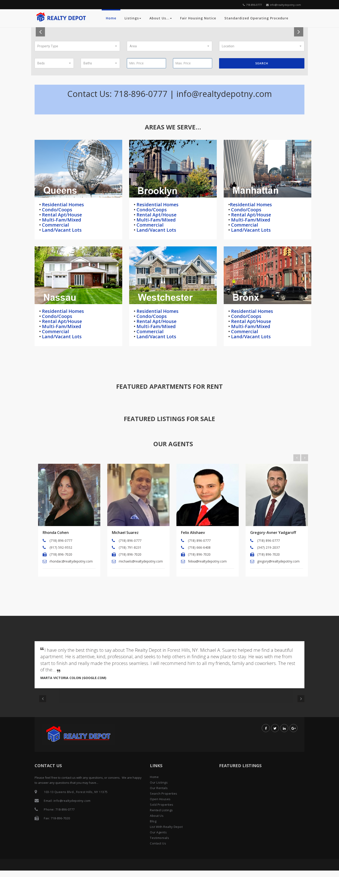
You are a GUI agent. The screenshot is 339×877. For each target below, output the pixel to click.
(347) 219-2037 (268, 547)
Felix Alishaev (193, 532)
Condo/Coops (56, 210)
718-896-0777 (254, 4)
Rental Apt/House (61, 215)
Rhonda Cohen (56, 532)
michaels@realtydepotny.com (141, 561)
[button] (77, 46)
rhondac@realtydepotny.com (71, 561)
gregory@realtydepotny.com (278, 561)
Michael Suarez (125, 532)
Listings (132, 18)
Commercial (55, 225)
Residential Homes (62, 204)
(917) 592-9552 (61, 547)
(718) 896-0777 (61, 540)
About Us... (159, 18)
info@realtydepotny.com (285, 4)
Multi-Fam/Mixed (61, 220)
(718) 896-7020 (61, 554)
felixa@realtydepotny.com (207, 561)
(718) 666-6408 (199, 547)
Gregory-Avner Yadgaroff (273, 532)
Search (261, 63)
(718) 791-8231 (130, 547)
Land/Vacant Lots (61, 230)
